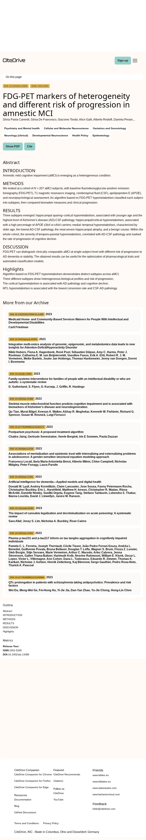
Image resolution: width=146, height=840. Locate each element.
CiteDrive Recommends (66, 774)
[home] (14, 61)
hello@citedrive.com (104, 808)
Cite (29, 146)
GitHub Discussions (25, 812)
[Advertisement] (73, 26)
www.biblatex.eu (102, 781)
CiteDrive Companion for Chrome (33, 774)
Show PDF (13, 146)
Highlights (8, 631)
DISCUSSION (10, 627)
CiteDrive (58, 793)
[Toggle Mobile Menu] (135, 61)
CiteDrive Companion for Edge (31, 787)
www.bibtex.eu (101, 775)
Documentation (22, 799)
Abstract (7, 611)
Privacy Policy (51, 823)
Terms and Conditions (26, 823)
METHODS (9, 619)
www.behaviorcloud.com (106, 794)
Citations (58, 780)
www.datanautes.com (105, 788)
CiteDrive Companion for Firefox (32, 780)
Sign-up (123, 60)
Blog (16, 806)
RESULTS (8, 623)
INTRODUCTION (12, 615)
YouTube (58, 799)
